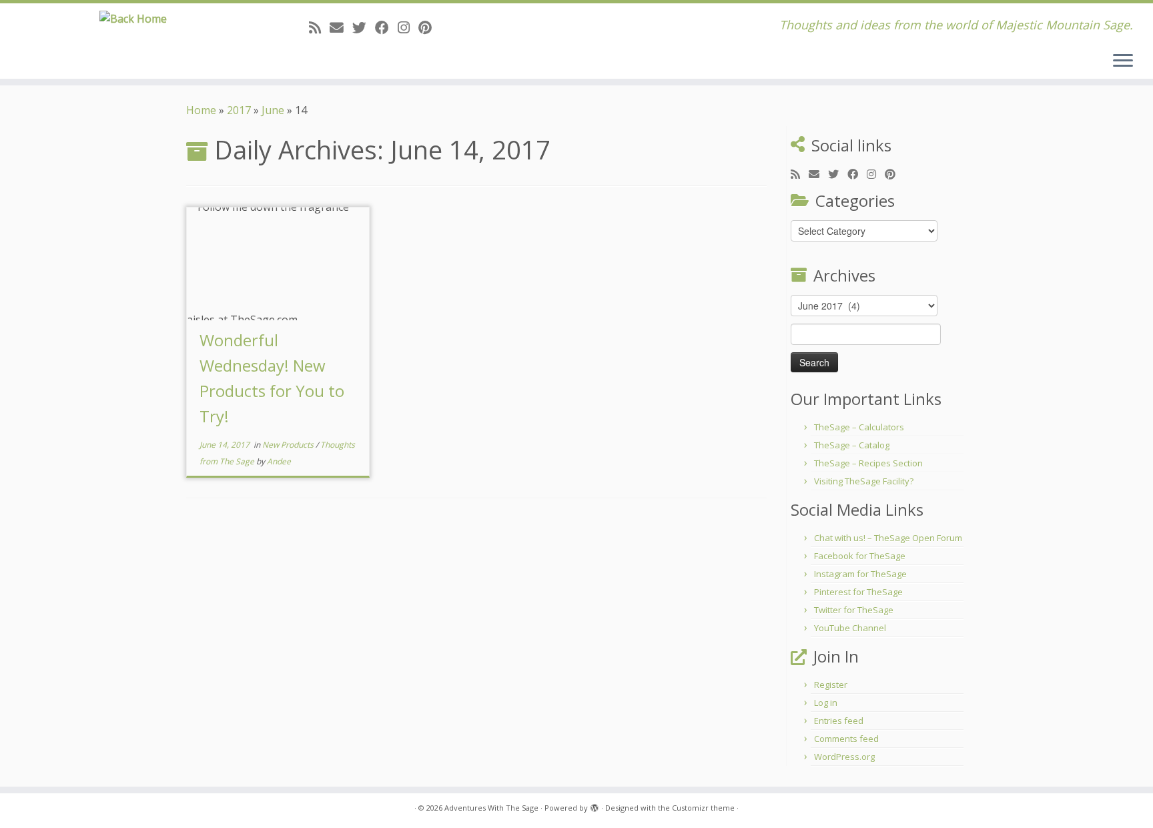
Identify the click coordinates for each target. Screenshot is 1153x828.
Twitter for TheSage (853, 610)
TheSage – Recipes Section (868, 463)
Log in (825, 703)
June (273, 110)
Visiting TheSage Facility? (863, 481)
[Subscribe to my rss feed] (319, 27)
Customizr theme (703, 808)
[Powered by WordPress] (594, 805)
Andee (279, 461)
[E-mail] (341, 27)
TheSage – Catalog (851, 445)
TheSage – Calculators (859, 427)
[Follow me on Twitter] (363, 27)
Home (201, 110)
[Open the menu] (1123, 61)
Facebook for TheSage (859, 556)
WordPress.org (844, 757)
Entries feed (838, 721)
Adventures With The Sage (491, 808)
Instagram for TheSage (860, 574)
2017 (239, 110)
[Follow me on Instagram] (408, 27)
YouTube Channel (850, 628)
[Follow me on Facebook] (386, 27)
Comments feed (846, 739)
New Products (289, 444)
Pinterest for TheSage (858, 592)
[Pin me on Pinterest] (429, 27)
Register (830, 685)
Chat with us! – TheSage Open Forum (888, 538)
